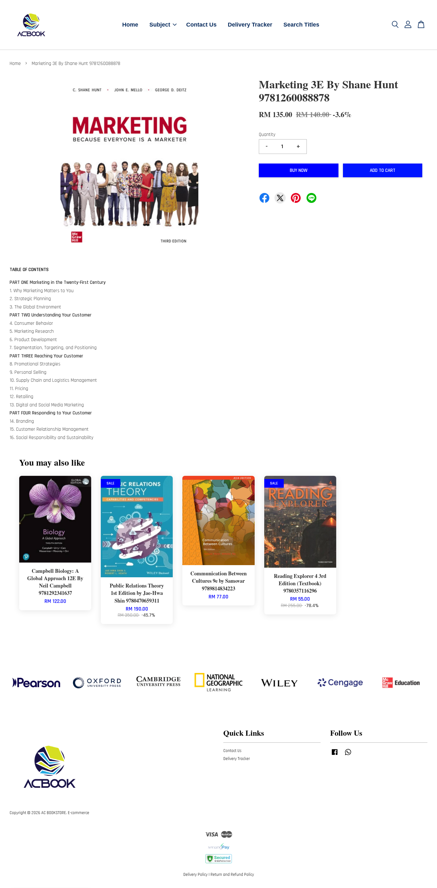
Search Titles (301, 24)
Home (130, 24)
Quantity (267, 135)
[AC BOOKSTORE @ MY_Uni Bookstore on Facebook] (334, 755)
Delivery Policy (195, 874)
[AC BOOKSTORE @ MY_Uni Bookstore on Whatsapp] (348, 755)
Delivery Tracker (250, 24)
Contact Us (201, 24)
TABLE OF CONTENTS (29, 270)
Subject (159, 24)
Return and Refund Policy (232, 874)
